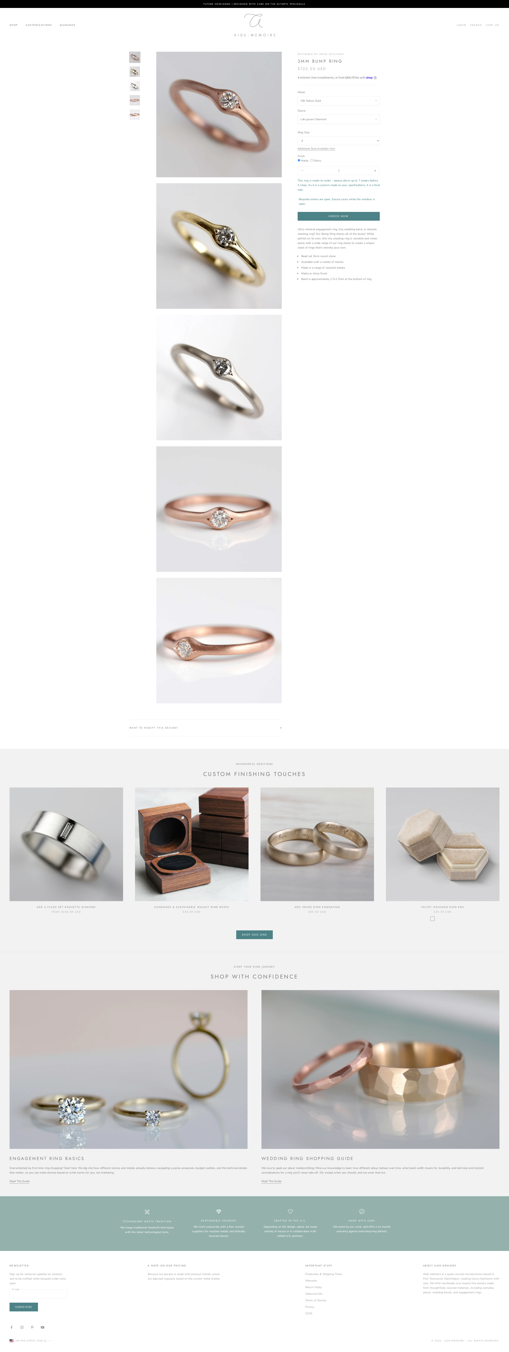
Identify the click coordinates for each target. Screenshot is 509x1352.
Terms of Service (315, 1300)
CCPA (309, 1313)
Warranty (311, 1281)
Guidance (68, 25)
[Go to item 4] (134, 100)
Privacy (309, 1307)
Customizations (39, 25)
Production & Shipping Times (323, 1274)
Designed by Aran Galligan (321, 54)
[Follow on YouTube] (43, 1327)
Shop (14, 25)
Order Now (339, 216)
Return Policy (313, 1287)
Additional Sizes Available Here (316, 148)
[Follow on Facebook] (12, 1327)
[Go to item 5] (134, 114)
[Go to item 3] (134, 86)
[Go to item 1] (134, 57)
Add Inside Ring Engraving (317, 907)
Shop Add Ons (254, 935)
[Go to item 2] (134, 71)
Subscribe (23, 1307)
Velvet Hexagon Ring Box (442, 907)
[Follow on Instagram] (22, 1327)
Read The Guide (19, 1181)
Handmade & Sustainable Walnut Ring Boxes (191, 907)
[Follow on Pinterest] (32, 1327)
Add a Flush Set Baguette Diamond (66, 907)
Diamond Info (313, 1294)
